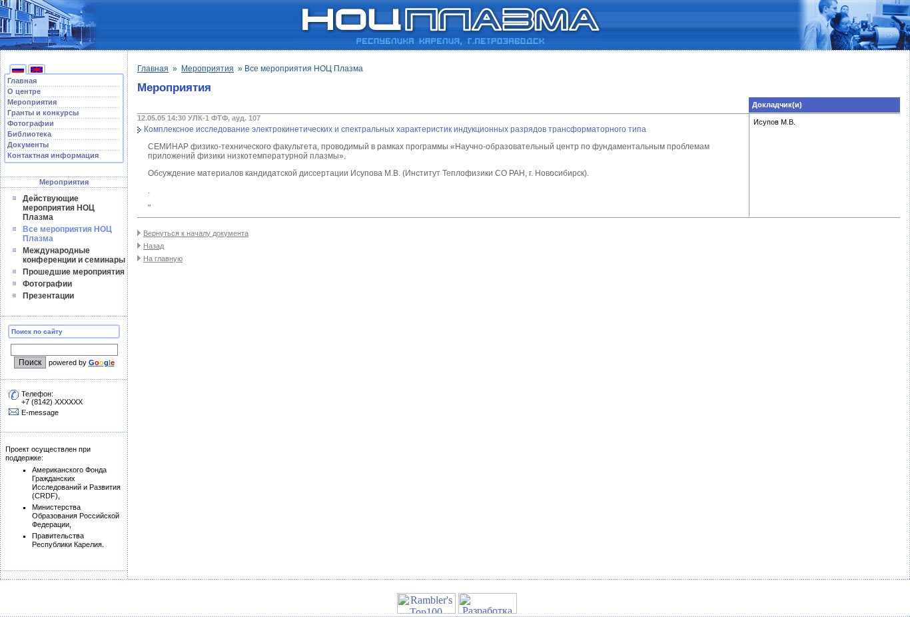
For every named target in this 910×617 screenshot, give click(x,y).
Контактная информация (53, 155)
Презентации (48, 296)
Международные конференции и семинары (74, 255)
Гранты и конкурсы (43, 113)
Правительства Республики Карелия (67, 540)
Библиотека (29, 134)
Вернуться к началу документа (195, 233)
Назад (153, 246)
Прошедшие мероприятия (74, 272)
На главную (163, 259)
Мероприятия (32, 102)
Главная (22, 81)
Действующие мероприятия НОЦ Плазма (59, 208)
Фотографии (30, 123)
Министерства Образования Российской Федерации (75, 515)
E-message (40, 412)
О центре (24, 91)
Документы (28, 145)
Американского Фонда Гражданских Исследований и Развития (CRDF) (76, 483)
